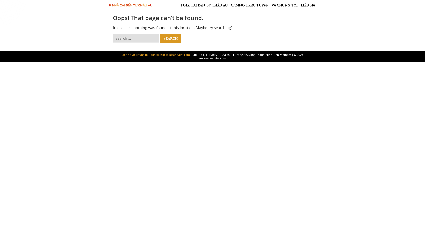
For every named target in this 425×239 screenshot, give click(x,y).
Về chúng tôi (284, 5)
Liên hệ (308, 5)
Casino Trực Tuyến (249, 5)
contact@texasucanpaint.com (170, 55)
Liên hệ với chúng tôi (135, 55)
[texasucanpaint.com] (130, 3)
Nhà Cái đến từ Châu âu (204, 5)
